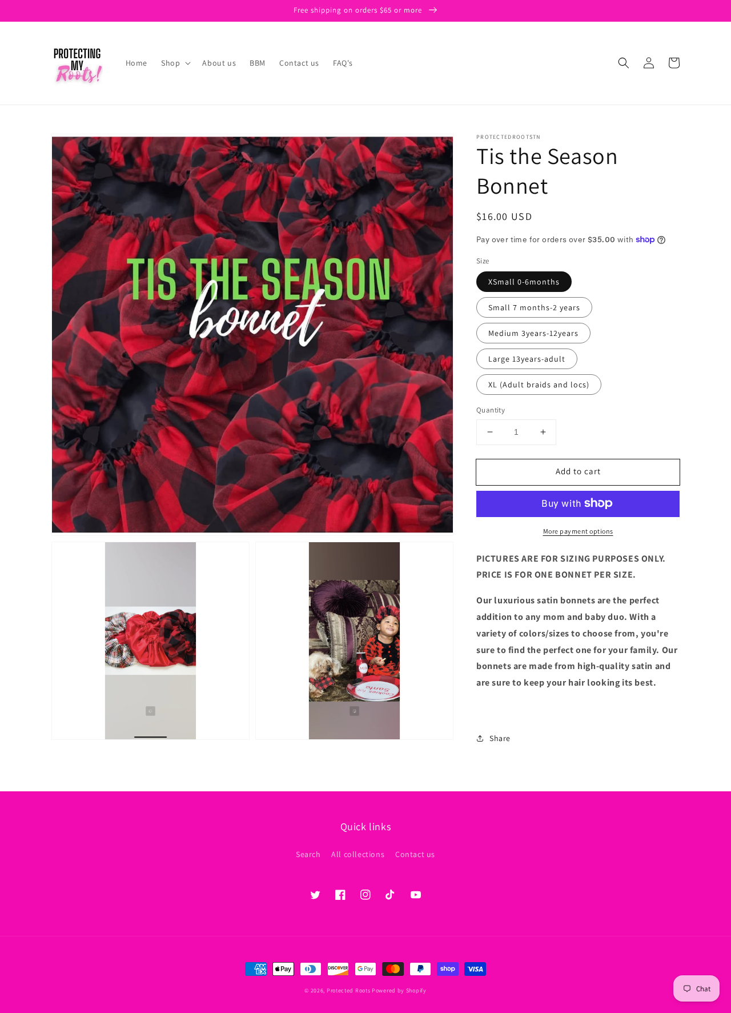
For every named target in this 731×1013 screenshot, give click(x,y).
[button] (174, 63)
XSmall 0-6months (524, 282)
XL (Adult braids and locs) (538, 384)
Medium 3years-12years (533, 333)
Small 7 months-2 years (534, 307)
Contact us (415, 854)
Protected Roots (349, 990)
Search (308, 854)
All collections (357, 854)
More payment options (578, 530)
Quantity (490, 410)
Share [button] (500, 737)
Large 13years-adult (526, 359)
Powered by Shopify (399, 990)
